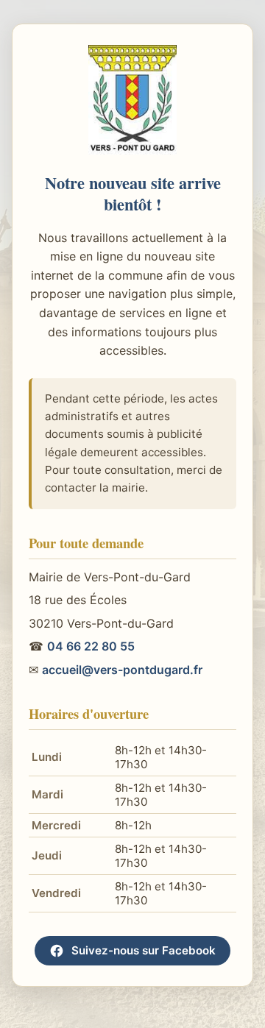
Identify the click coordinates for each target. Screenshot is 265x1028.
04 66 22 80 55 (91, 646)
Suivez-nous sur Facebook (143, 950)
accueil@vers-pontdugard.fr (122, 669)
